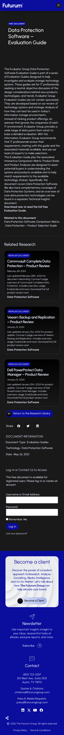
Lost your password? (16, 533)
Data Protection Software (23, 297)
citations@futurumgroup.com (32, 692)
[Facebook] (41, 710)
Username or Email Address (23, 494)
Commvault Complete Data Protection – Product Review (28, 263)
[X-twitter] (29, 710)
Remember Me (17, 519)
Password (12, 506)
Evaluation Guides (37, 442)
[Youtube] (35, 710)
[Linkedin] (23, 710)
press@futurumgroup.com (32, 702)
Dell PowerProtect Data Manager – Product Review (28, 372)
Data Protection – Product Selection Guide (31, 225)
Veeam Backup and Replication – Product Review (31, 319)
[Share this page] (7, 718)
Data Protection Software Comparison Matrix (31, 221)
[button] (19, 426)
